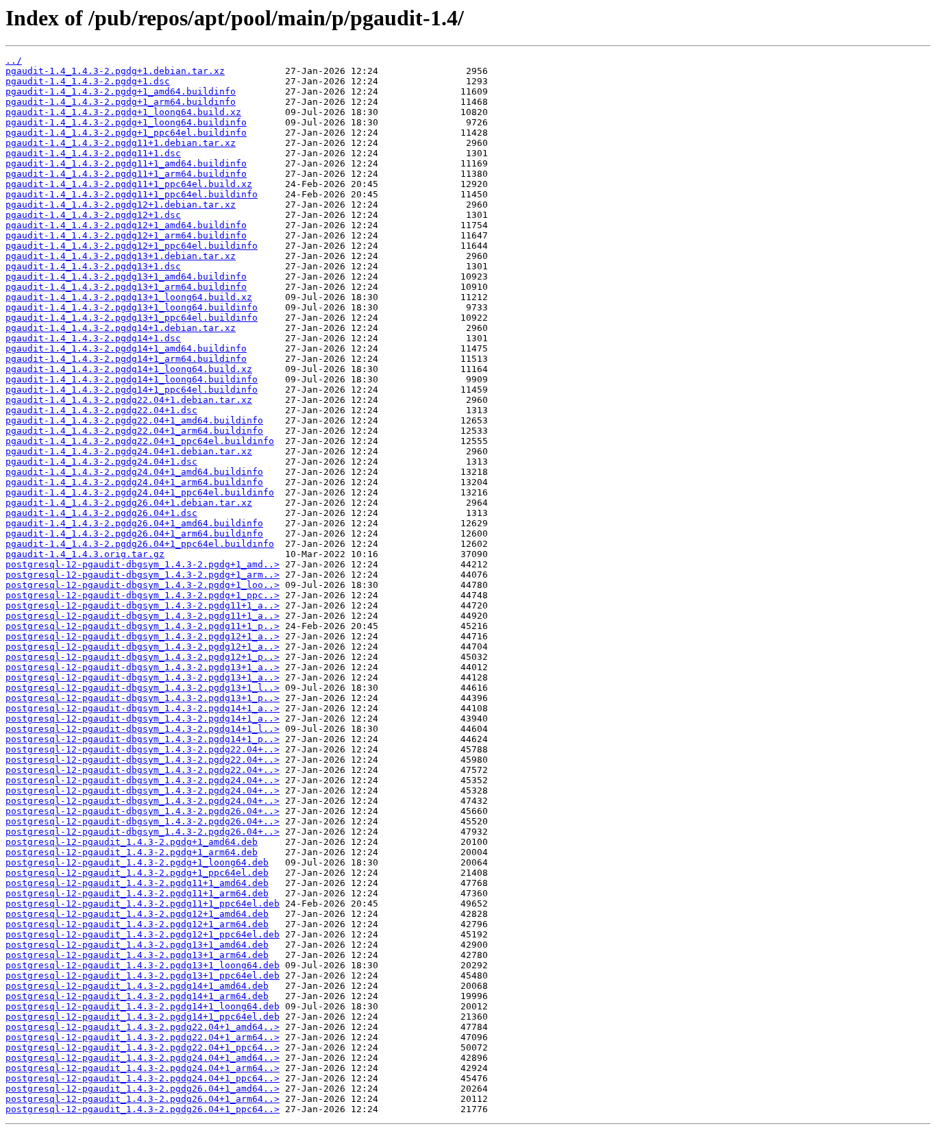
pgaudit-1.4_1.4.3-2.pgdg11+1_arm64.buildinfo (126, 174)
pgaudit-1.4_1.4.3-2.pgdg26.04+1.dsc (101, 513)
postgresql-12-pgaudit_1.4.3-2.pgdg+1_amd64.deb (131, 842)
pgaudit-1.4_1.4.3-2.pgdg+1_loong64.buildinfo (126, 122)
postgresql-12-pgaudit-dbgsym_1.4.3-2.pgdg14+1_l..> (142, 729)
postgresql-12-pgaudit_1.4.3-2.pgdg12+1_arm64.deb (137, 924)
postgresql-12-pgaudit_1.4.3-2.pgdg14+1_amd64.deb (137, 986)
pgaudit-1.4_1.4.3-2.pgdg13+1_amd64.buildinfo (126, 276)
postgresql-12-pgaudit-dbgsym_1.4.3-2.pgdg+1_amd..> (142, 564)
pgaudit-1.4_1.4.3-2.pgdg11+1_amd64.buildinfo (126, 163)
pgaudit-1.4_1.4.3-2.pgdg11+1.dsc (93, 153)
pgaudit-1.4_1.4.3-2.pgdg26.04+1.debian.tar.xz (128, 503)
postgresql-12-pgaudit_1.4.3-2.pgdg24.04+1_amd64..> (142, 1058)
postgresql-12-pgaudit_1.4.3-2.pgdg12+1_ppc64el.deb (142, 934)
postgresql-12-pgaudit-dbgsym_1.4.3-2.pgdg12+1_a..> (142, 636)
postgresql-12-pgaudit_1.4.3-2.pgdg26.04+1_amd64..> (142, 1088)
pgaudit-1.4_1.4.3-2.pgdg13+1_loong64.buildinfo (131, 307)
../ (13, 61)
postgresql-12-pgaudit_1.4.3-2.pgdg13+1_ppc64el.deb (142, 975)
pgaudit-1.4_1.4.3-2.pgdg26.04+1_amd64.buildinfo (134, 523)
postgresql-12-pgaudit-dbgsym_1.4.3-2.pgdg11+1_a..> (142, 605)
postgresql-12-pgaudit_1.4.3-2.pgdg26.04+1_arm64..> (142, 1099)
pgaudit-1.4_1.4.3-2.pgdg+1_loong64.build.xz (123, 112)
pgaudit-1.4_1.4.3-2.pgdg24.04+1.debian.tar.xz (128, 451)
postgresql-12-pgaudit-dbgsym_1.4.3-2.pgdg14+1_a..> (142, 708)
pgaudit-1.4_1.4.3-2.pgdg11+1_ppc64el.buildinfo (131, 194)
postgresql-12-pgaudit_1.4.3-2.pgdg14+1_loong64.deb (142, 1006)
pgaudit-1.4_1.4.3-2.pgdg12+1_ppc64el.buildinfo (131, 246)
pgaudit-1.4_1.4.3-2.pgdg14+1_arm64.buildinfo (126, 359)
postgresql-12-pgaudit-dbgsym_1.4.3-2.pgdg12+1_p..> (142, 657)
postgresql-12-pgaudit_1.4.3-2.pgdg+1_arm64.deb (131, 852)
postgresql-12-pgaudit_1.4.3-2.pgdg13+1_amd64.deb (137, 944)
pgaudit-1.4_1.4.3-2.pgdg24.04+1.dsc (101, 461)
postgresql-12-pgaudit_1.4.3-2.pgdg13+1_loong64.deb (142, 965)
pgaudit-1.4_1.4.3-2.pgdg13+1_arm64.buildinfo (126, 287)
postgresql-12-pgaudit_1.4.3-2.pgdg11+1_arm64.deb (137, 893)
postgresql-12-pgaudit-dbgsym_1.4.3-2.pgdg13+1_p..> (142, 698)
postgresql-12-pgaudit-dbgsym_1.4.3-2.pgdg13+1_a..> (142, 667)
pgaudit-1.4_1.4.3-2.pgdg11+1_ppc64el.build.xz (128, 184)
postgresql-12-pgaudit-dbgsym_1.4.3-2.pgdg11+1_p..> (142, 626)
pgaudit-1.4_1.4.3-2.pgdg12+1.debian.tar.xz (120, 204)
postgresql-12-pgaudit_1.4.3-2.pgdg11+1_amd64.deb (137, 883)
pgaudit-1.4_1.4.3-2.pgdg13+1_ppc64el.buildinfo (131, 317)
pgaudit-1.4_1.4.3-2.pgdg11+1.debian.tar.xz (120, 143)
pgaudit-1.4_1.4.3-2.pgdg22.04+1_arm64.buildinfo (134, 431)
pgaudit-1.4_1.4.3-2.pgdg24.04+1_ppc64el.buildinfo (139, 492)
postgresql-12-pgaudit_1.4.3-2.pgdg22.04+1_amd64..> (142, 1027)
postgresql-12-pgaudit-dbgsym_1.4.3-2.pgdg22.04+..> (142, 749)
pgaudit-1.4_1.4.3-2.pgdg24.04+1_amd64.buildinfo (134, 472)
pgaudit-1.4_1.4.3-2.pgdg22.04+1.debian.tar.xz (128, 400)
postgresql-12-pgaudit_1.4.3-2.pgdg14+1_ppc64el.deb (142, 1016)
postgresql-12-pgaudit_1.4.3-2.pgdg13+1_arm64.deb (137, 955)
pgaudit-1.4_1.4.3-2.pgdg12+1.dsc (93, 215)
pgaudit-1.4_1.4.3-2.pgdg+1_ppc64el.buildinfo (126, 132)
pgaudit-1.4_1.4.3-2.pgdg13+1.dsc (93, 266)
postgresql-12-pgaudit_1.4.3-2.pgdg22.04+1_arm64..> (142, 1037)
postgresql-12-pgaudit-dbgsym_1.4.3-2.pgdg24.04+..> (142, 780)
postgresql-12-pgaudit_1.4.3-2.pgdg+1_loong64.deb (137, 862)
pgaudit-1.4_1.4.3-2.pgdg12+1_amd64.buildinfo (126, 225)
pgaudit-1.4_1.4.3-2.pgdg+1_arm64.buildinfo (120, 102)
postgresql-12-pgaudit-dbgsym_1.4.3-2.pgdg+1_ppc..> (142, 595)
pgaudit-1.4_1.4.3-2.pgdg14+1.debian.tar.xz (120, 328)
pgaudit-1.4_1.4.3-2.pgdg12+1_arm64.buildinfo (126, 235)
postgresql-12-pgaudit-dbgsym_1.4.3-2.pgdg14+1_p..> (142, 739)
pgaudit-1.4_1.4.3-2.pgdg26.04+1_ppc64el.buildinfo (139, 544)
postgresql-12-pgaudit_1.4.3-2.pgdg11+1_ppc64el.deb (142, 903)
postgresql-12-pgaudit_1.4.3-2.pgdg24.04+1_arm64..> (142, 1068)
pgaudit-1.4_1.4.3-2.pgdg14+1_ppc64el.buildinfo (131, 389)
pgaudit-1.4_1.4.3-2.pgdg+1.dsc (87, 81)
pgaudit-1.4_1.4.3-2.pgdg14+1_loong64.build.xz (128, 369)
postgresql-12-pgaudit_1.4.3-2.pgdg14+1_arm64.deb (137, 996)
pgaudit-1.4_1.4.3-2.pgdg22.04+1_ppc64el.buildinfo (139, 441)
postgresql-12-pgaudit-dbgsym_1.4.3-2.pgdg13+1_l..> (142, 688)
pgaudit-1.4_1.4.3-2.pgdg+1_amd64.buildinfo (120, 91)
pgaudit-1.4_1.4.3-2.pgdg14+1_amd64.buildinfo (126, 348)
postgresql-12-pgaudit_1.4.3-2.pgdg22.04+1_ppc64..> (142, 1047)
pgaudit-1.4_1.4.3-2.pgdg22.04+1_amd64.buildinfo (134, 420)
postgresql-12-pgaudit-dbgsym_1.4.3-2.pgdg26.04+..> (142, 811)
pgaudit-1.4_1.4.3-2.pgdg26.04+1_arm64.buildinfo (134, 533)
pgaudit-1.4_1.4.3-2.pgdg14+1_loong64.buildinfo (131, 379)
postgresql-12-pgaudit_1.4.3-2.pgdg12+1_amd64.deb (137, 914)
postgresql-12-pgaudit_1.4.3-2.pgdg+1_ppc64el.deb (137, 873)
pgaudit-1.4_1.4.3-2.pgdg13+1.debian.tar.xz (120, 256)
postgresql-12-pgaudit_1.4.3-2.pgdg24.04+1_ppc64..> (142, 1078)
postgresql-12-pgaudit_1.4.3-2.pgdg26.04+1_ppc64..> (142, 1109)
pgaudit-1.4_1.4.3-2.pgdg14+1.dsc (93, 338)
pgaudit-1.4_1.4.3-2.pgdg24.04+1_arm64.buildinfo (134, 482)
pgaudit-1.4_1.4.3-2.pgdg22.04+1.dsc (101, 410)
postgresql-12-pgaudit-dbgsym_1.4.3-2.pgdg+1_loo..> (142, 585)
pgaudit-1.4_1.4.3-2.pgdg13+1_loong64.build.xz (128, 297)
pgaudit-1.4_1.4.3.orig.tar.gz (84, 554)
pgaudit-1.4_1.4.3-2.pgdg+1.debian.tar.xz (115, 71)
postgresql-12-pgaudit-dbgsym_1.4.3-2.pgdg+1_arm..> (142, 574)
